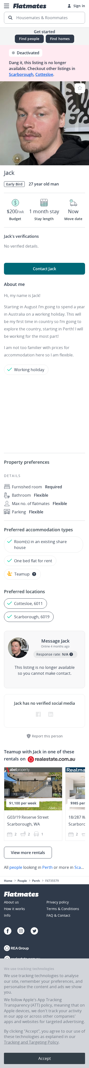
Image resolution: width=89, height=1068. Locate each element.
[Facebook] (7, 931)
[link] (44, 867)
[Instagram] (21, 931)
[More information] (34, 574)
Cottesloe (44, 74)
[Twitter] (34, 931)
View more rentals (28, 852)
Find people (29, 38)
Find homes (60, 38)
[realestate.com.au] (16, 948)
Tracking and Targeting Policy (31, 1042)
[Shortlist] (80, 88)
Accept (44, 1058)
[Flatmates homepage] (29, 6)
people (15, 867)
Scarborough (21, 74)
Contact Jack (44, 268)
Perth (47, 867)
